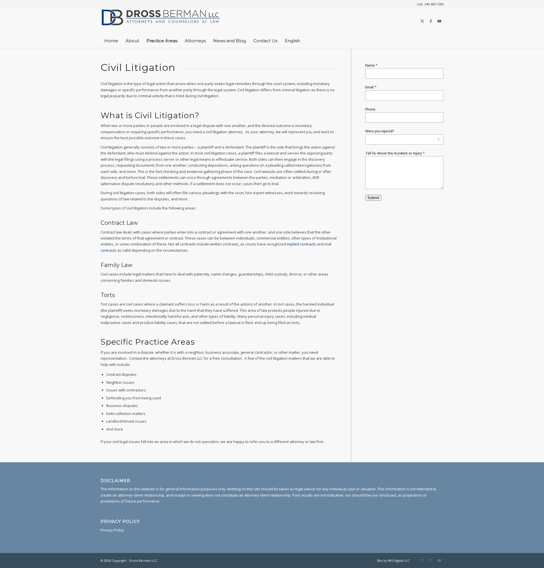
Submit (373, 198)
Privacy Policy (112, 530)
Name (371, 65)
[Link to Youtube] (439, 21)
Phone (370, 109)
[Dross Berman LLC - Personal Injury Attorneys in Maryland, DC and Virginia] (161, 21)
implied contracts (301, 244)
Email (371, 87)
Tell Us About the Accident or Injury (395, 153)
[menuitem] (428, 4)
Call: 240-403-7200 (430, 4)
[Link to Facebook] (430, 21)
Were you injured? (379, 131)
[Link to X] (422, 21)
